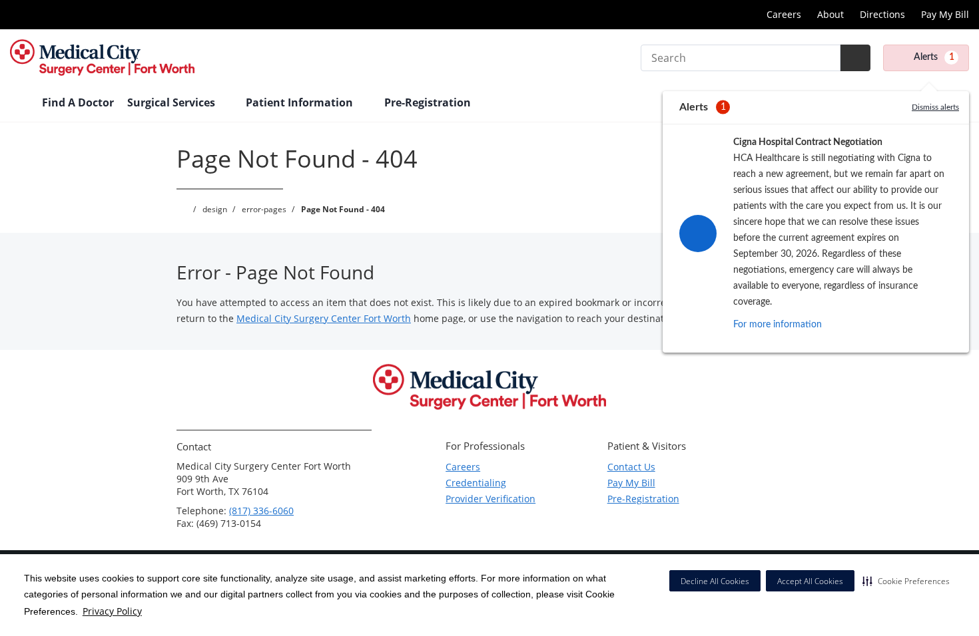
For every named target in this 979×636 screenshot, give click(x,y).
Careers (784, 14)
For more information (777, 324)
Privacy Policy (112, 611)
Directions (882, 14)
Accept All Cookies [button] (810, 581)
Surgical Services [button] (172, 102)
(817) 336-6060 (261, 510)
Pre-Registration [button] (429, 102)
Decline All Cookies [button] (715, 581)
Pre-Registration (643, 498)
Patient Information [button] (301, 102)
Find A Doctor (78, 102)
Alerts (934, 57)
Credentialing (476, 482)
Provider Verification (490, 498)
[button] (906, 580)
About (830, 14)
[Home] (19, 104)
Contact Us (631, 466)
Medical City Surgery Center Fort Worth (323, 318)
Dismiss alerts (935, 107)
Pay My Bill (945, 14)
